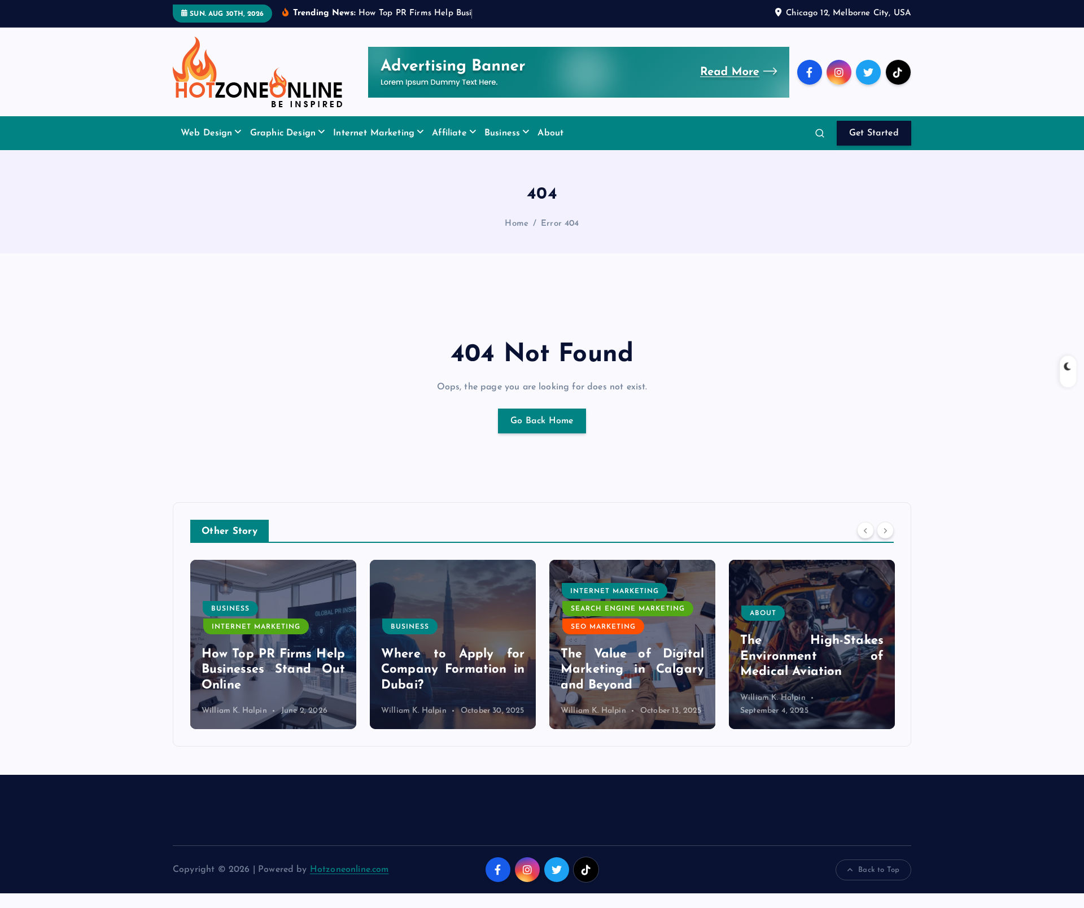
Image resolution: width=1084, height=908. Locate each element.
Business (502, 133)
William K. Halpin (234, 711)
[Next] (885, 530)
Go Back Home (542, 421)
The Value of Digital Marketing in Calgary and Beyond (632, 670)
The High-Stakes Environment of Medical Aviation (812, 656)
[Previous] (865, 530)
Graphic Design (283, 133)
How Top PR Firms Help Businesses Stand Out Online (273, 670)
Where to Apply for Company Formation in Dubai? (452, 670)
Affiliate (449, 133)
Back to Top (878, 870)
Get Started (874, 133)
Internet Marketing (373, 133)
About (550, 133)
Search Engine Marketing (628, 609)
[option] (273, 644)
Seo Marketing (603, 627)
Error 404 (560, 224)
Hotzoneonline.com (349, 869)
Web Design (207, 133)
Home (516, 224)
